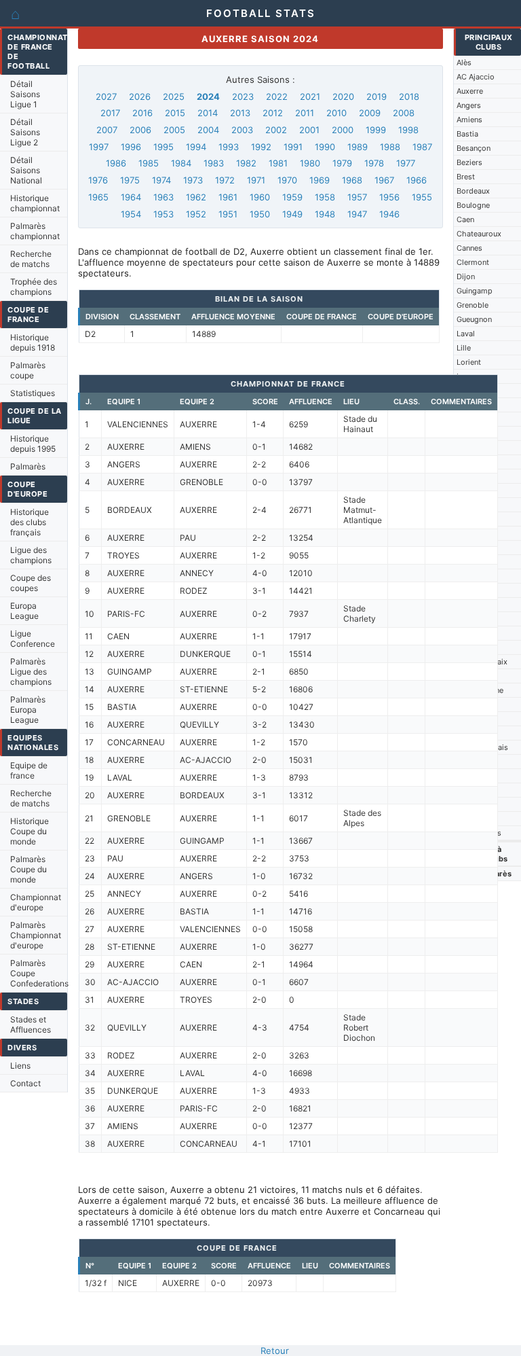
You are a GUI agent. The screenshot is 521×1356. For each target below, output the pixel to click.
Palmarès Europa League (27, 709)
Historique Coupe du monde (29, 831)
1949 (292, 214)
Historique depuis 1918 (32, 342)
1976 (98, 180)
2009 (370, 112)
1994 (196, 146)
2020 (343, 96)
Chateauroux (479, 233)
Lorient (469, 362)
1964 (131, 197)
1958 (325, 197)
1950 (260, 214)
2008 (403, 112)
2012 (273, 112)
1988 (390, 146)
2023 (243, 96)
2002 (276, 129)
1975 (130, 180)
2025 (174, 96)
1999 (376, 129)
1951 (227, 214)
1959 (292, 197)
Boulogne (473, 205)
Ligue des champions (31, 555)
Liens (20, 1065)
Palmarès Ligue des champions (31, 671)
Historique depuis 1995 (33, 443)
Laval (466, 333)
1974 (161, 180)
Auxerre (470, 91)
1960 (260, 197)
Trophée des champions (33, 286)
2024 (208, 96)
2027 (106, 96)
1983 (214, 163)
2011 (304, 112)
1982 (246, 163)
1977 (405, 163)
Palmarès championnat (35, 231)
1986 (116, 163)
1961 (227, 197)
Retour (274, 1350)
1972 (225, 180)
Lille (464, 348)
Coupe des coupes (30, 583)
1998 (408, 129)
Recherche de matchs (31, 259)
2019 (376, 96)
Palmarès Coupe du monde (28, 869)
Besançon (473, 148)
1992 (261, 146)
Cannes (469, 248)
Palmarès (27, 466)
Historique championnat (35, 203)
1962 (196, 197)
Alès (464, 62)
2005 (174, 129)
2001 (309, 129)
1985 (148, 163)
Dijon (466, 276)
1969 (319, 180)
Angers (469, 105)
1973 (193, 180)
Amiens (469, 119)
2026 (140, 96)
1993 (228, 146)
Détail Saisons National (26, 170)
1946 (389, 214)
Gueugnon (474, 319)
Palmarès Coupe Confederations (38, 973)
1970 (287, 180)
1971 (256, 180)
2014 (207, 112)
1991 (293, 146)
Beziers (469, 162)
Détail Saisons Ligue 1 (25, 94)
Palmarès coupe (27, 370)
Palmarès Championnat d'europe (35, 935)
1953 (163, 214)
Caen (465, 219)
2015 (175, 112)
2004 (208, 129)
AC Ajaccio (476, 77)
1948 (325, 214)
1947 (357, 214)
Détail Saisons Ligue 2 (25, 132)
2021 (310, 96)
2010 (336, 112)
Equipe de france (28, 770)
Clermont (473, 262)
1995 (163, 146)
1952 (196, 214)
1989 (357, 146)
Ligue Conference (32, 638)
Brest (466, 176)
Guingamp (475, 291)
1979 (342, 163)
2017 (110, 112)
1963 (163, 197)
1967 (384, 180)
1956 (389, 197)
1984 (181, 163)
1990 (325, 146)
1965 (98, 197)
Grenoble (472, 305)
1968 (352, 180)
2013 (240, 112)
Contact (25, 1083)
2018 (409, 96)
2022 (277, 96)
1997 (99, 146)
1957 (357, 197)
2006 (140, 129)
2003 (242, 129)
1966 (416, 180)
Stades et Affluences (30, 1024)
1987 (422, 146)
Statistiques (32, 393)
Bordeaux (473, 191)
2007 (106, 129)
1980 (310, 163)
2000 (342, 129)
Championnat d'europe (35, 902)
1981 (278, 163)
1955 (422, 197)
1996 (131, 146)
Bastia (467, 134)
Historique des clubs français (29, 522)
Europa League (24, 611)
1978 (374, 163)
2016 (142, 112)
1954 (131, 214)
